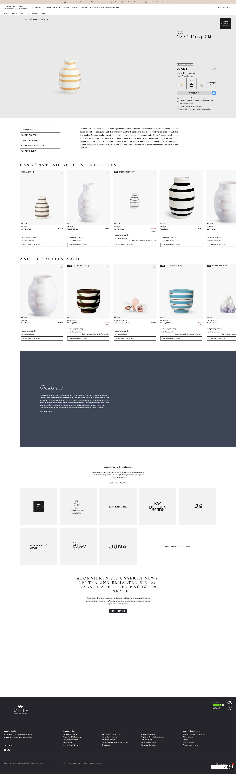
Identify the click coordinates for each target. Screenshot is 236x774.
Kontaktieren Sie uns (70, 734)
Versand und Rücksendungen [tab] (32, 146)
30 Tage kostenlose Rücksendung (132, 2)
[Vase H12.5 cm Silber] (53, 228)
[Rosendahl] (118, 506)
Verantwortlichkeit (188, 742)
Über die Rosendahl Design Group (194, 734)
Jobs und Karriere (188, 737)
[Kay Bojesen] (157, 506)
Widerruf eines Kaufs (148, 734)
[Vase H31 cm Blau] (200, 228)
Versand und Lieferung (109, 737)
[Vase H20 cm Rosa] (57, 322)
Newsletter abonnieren (148, 745)
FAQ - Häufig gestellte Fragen (111, 734)
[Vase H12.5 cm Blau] (104, 228)
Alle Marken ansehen (174, 546)
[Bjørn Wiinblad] (78, 546)
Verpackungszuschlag (70, 740)
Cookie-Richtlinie (146, 740)
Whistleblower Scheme (190, 745)
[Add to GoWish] (213, 93)
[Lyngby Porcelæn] (78, 506)
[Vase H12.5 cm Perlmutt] (57, 228)
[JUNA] (118, 546)
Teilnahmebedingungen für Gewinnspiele (115, 742)
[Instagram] (8, 750)
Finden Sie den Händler (148, 742)
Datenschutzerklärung (109, 740)
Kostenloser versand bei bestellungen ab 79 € (105, 2)
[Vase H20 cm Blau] (53, 322)
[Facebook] (5, 750)
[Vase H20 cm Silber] (49, 322)
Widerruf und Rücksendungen (72, 737)
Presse (185, 740)
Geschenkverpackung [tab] (29, 140)
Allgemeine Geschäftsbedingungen (152, 737)
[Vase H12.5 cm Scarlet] (49, 228)
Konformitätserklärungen (71, 745)
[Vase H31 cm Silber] (191, 228)
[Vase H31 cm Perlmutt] (196, 228)
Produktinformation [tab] (29, 135)
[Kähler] (38, 506)
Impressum (106, 745)
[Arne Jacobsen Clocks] (38, 546)
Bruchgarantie (67, 742)
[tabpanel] (129, 140)
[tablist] (40, 140)
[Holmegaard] (197, 506)
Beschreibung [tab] (28, 130)
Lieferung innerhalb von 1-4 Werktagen (77, 2)
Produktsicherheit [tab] (28, 151)
